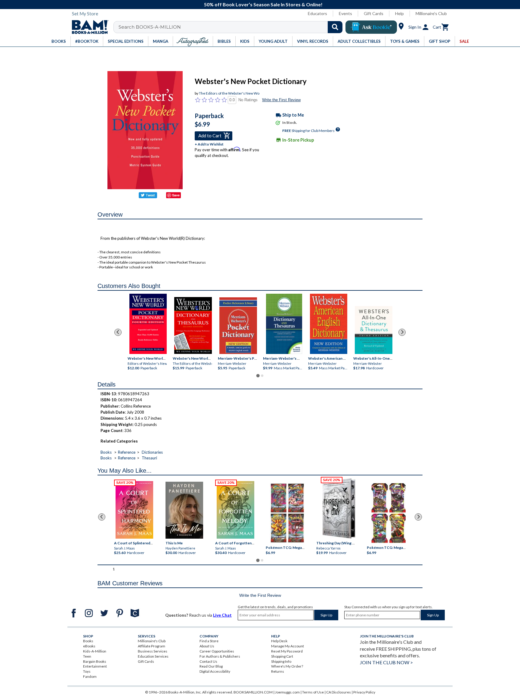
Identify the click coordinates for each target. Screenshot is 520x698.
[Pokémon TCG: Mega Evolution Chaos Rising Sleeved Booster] (287, 513)
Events (345, 13)
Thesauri (149, 457)
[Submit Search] (335, 27)
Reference (126, 452)
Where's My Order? (287, 666)
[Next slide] (402, 332)
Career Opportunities (217, 651)
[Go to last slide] (118, 332)
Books (106, 452)
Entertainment (95, 666)
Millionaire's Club (431, 13)
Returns (277, 671)
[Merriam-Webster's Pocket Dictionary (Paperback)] (238, 325)
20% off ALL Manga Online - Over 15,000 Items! (263, 4)
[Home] (88, 27)
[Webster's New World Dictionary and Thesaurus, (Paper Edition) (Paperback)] (193, 325)
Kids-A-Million (94, 651)
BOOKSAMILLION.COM (253, 692)
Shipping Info (281, 661)
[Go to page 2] (262, 375)
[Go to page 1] (257, 375)
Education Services (153, 656)
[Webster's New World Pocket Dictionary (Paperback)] (148, 324)
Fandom (90, 676)
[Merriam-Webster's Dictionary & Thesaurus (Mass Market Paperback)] (284, 324)
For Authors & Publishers (220, 656)
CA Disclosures (338, 692)
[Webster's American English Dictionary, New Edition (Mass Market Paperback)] (328, 324)
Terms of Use (313, 692)
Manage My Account (287, 646)
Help (399, 13)
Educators (317, 13)
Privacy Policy (364, 692)
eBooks (89, 646)
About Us (207, 646)
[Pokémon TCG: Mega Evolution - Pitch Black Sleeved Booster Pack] (388, 513)
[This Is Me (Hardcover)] (184, 510)
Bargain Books (94, 661)
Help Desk (279, 641)
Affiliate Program (151, 646)
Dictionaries (152, 452)
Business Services (152, 651)
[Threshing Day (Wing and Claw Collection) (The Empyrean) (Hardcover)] (338, 508)
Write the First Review (281, 100)
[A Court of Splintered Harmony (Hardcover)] (134, 510)
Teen (87, 656)
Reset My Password (287, 651)
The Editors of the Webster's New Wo (229, 93)
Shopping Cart (282, 656)
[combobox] (232, 27)
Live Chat (222, 615)
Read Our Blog (211, 666)
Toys (87, 671)
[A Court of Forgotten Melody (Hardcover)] (235, 510)
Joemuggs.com (287, 692)
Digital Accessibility (215, 671)
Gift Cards (373, 13)
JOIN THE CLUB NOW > (386, 662)
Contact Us (208, 661)
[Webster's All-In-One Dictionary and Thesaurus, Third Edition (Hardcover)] (373, 330)
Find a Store (209, 641)
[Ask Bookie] (371, 27)
